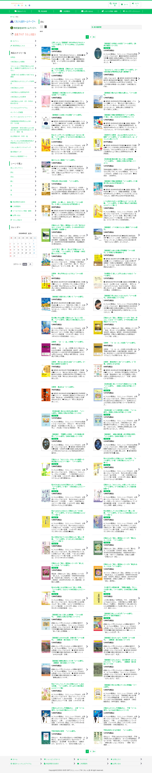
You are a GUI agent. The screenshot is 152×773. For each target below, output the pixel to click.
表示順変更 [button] (97, 27)
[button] (113, 4)
